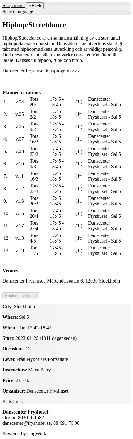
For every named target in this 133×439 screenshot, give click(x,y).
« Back (34, 5)
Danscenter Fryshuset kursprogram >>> (41, 70)
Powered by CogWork (24, 433)
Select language (17, 11)
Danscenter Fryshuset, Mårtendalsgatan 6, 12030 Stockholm (61, 280)
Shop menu (13, 5)
